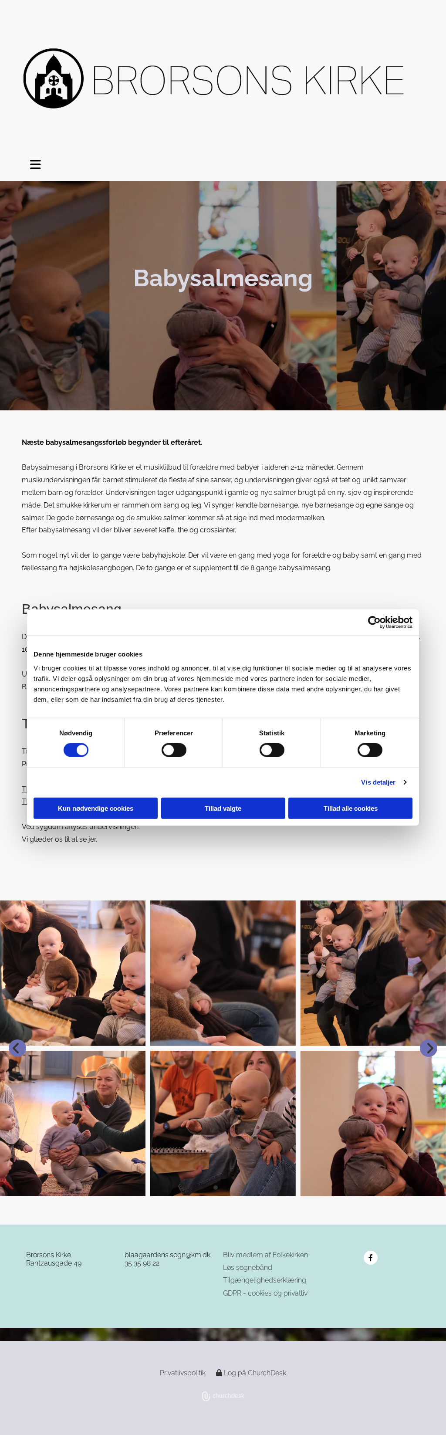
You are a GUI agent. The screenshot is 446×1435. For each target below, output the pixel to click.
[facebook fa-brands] (371, 1258)
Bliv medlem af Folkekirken (265, 1255)
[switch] (174, 750)
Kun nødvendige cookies (95, 808)
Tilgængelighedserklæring (264, 1280)
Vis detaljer (378, 782)
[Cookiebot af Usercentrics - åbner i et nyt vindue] (374, 622)
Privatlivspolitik (183, 1373)
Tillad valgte (223, 808)
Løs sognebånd (247, 1267)
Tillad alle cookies (351, 808)
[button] (30, 165)
